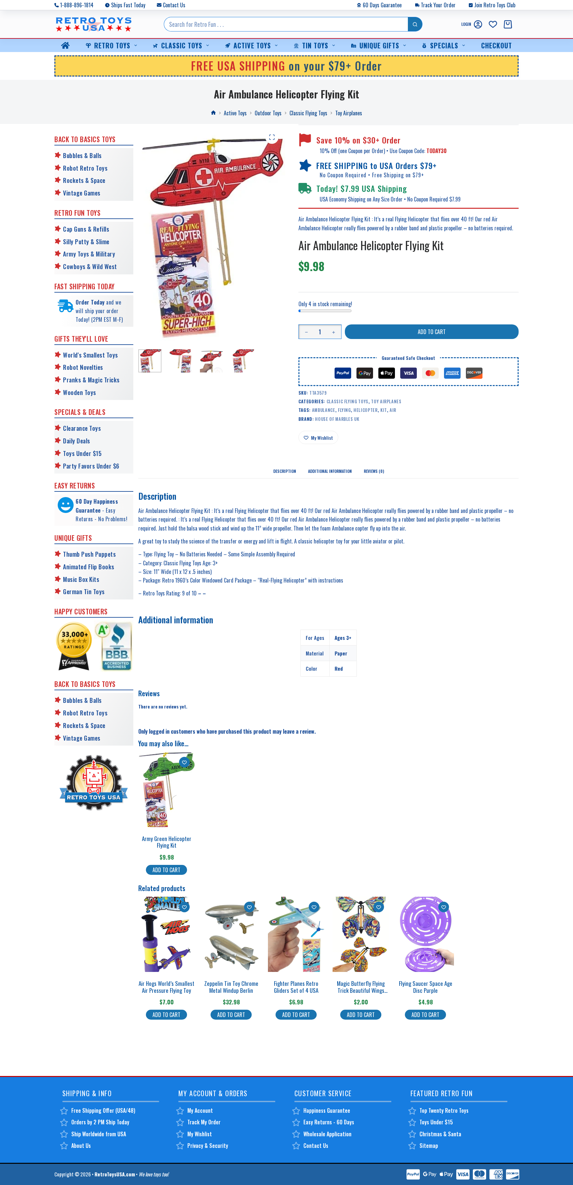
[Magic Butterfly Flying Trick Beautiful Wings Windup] (361, 934)
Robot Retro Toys (85, 168)
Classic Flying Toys (347, 401)
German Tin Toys (84, 591)
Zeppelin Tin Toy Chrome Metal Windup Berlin (231, 986)
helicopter (365, 410)
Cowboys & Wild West (90, 266)
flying (344, 410)
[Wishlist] (493, 24)
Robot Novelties (83, 367)
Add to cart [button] (166, 870)
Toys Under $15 (82, 453)
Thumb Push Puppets (89, 554)
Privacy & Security (207, 1146)
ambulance (323, 410)
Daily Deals (76, 440)
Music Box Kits (81, 579)
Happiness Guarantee (326, 1110)
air (393, 410)
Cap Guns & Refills (86, 229)
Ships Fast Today (128, 5)
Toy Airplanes (386, 401)
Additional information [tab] (330, 471)
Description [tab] (284, 471)
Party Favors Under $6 (91, 466)
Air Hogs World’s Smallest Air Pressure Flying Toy (166, 986)
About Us (81, 1146)
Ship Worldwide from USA (98, 1134)
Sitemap (428, 1146)
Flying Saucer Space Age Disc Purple (425, 986)
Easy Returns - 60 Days (328, 1122)
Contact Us (174, 5)
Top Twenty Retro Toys (444, 1110)
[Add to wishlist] (184, 762)
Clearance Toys (82, 428)
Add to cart (432, 332)
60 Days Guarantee (382, 5)
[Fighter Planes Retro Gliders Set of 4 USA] (296, 934)
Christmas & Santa (440, 1134)
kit (383, 410)
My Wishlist (199, 1134)
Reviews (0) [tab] (374, 471)
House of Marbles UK (337, 419)
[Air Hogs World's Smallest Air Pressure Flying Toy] (166, 934)
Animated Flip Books (88, 566)
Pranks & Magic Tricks (91, 379)
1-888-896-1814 (77, 5)
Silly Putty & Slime (86, 241)
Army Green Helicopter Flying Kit (166, 841)
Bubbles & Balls (82, 155)
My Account (200, 1110)
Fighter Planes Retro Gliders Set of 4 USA (296, 986)
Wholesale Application (327, 1134)
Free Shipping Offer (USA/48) (103, 1110)
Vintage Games (81, 193)
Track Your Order (438, 5)
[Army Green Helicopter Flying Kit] (166, 789)
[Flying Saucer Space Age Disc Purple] (425, 934)
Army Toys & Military (89, 254)
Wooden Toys (79, 392)
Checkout (496, 45)
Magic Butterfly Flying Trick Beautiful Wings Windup (361, 990)
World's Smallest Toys (90, 355)
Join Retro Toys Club (494, 5)
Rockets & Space (84, 180)
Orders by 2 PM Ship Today (100, 1122)
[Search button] (415, 24)
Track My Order (204, 1122)
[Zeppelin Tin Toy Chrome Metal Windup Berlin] (231, 934)
